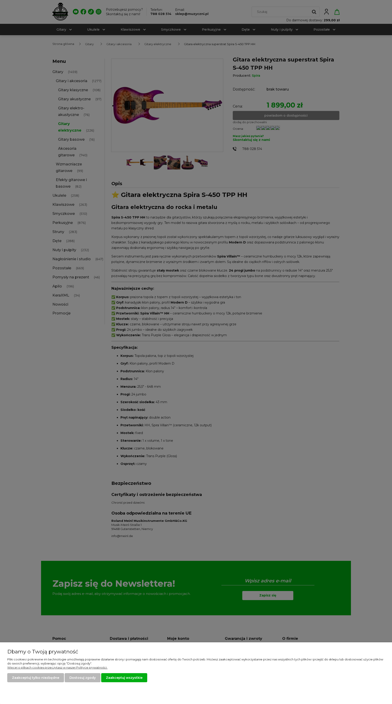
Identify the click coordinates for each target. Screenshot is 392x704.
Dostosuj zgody (82, 678)
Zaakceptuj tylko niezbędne (35, 678)
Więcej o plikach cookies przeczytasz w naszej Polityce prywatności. (57, 667)
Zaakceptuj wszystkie (124, 678)
